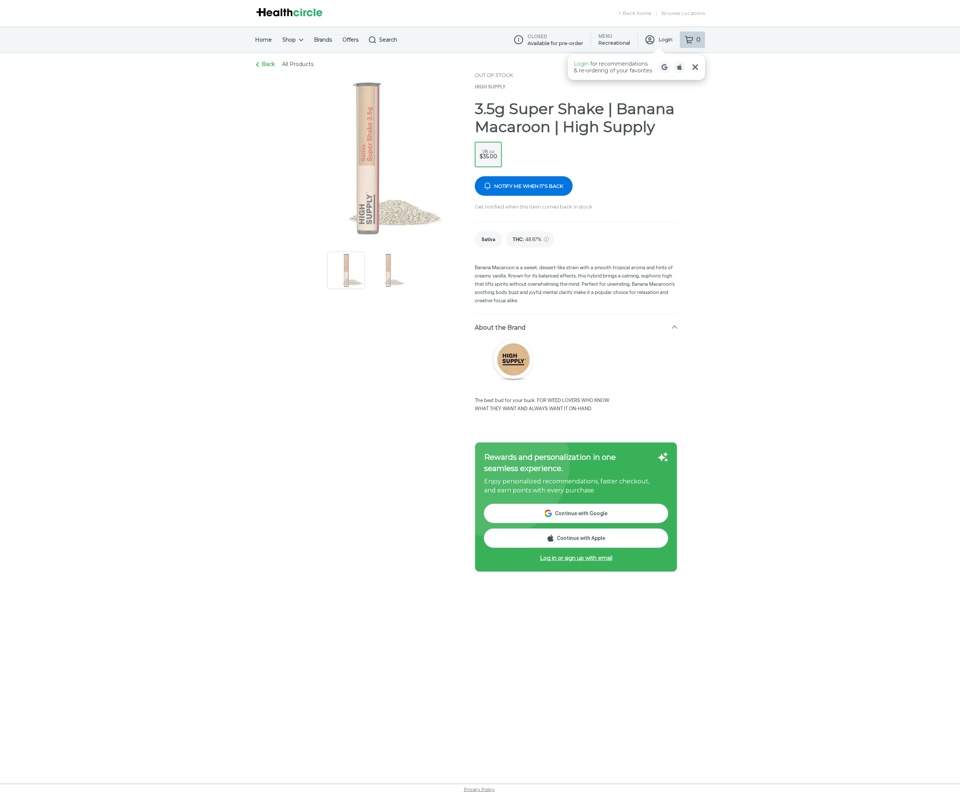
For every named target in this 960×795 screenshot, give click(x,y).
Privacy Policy (479, 789)
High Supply (490, 86)
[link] (488, 239)
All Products (298, 64)
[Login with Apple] (680, 67)
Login (665, 39)
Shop (289, 39)
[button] (636, 67)
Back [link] (268, 64)
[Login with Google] (664, 67)
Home (263, 39)
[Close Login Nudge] (695, 67)
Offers (350, 39)
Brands (323, 39)
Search (388, 39)
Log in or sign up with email (576, 558)
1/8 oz (488, 154)
